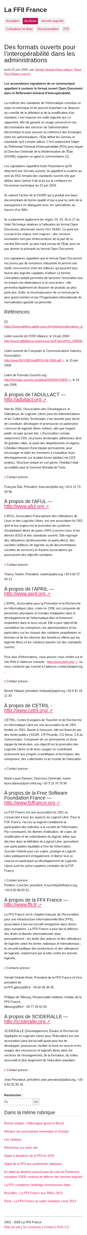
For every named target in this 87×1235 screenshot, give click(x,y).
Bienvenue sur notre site (21, 1147)
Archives (30, 21)
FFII (66, 29)
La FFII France (25, 9)
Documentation (48, 29)
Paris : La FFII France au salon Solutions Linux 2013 (40, 1201)
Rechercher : (13, 1095)
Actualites (12, 21)
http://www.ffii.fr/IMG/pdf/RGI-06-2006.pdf (32, 360)
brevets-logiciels (52, 21)
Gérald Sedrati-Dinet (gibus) (53, 69)
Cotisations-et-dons (19, 29)
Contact (49, 1227)
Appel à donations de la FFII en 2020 (29, 1155)
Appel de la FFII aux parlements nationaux (33, 1164)
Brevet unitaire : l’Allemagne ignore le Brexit (34, 1123)
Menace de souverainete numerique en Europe (36, 1131)
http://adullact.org (22, 399)
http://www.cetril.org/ (26, 710)
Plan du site (12, 1227)
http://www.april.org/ (60, 662)
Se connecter (32, 1227)
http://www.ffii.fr (20, 904)
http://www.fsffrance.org (29, 802)
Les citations (13, 1139)
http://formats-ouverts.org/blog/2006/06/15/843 (36, 380)
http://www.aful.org (24, 506)
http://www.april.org (25, 593)
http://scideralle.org (24, 1021)
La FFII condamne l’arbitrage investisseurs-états (37, 1185)
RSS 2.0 (63, 1227)
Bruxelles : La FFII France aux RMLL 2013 (33, 1193)
